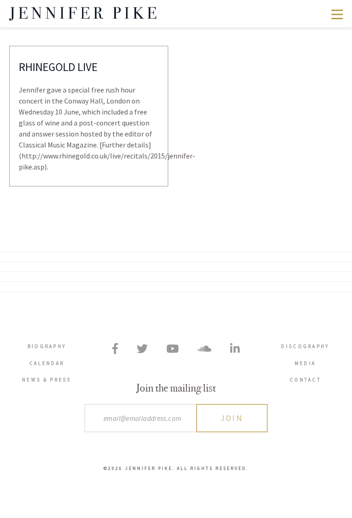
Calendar (46, 363)
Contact (305, 379)
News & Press (47, 379)
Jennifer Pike (82, 14)
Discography (305, 346)
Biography (47, 346)
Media (305, 363)
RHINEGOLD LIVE (58, 67)
